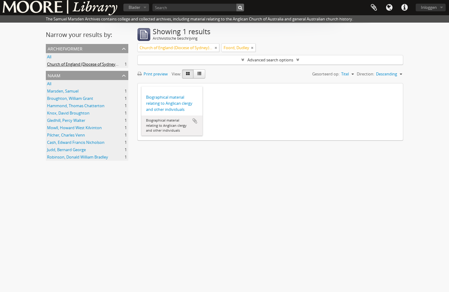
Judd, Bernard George (66, 149)
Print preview (155, 74)
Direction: (365, 74)
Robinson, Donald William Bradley (77, 157)
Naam (54, 75)
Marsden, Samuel (62, 91)
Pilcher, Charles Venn (66, 135)
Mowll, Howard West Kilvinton (74, 127)
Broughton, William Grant (70, 98)
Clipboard (373, 7)
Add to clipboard (195, 121)
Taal (389, 7)
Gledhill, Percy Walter (66, 120)
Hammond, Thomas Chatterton (75, 105)
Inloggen (429, 7)
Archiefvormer (65, 48)
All (49, 57)
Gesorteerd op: (325, 74)
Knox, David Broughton (68, 113)
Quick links (404, 7)
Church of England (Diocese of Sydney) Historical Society (98, 64)
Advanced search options (270, 60)
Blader (134, 7)
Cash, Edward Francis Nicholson (75, 142)
